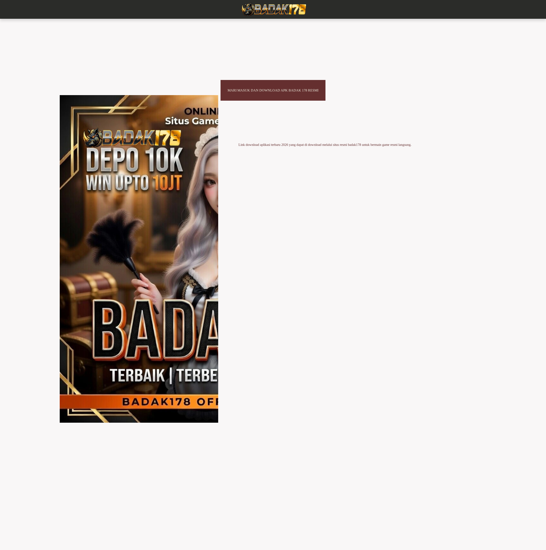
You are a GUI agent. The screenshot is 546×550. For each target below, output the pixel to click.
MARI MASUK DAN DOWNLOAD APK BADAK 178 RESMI (273, 90)
